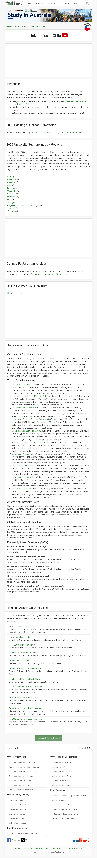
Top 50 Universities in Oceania (21, 790)
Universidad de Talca (21, 488)
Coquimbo (12, 191)
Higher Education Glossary (63, 818)
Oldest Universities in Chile (21, 626)
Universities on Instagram (62, 771)
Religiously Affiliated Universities (65, 814)
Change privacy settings (72, 848)
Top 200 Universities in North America (24, 767)
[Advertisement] (48, 60)
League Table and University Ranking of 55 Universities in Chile (54, 132)
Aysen (10, 185)
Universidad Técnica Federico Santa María (31, 419)
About (17, 848)
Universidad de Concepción (24, 407)
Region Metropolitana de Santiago (23, 205)
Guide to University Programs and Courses (69, 796)
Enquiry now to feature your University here (50, 274)
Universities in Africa (17, 814)
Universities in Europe (17, 809)
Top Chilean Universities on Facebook (26, 687)
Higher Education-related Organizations (68, 805)
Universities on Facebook (62, 762)
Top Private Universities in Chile (23, 660)
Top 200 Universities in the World (22, 762)
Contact (36, 848)
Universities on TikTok (60, 781)
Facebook (16, 840)
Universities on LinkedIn (61, 785)
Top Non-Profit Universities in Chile (25, 668)
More (74, 3)
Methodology (27, 848)
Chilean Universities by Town (22, 645)
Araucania (11, 179)
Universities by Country (58, 3)
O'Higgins (11, 202)
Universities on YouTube (61, 776)
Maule (10, 199)
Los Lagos (12, 194)
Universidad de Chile (21, 384)
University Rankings (35, 3)
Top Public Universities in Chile (22, 653)
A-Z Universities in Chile (19, 637)
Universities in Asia (16, 818)
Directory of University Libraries (64, 809)
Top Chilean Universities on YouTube (25, 719)
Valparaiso (12, 211)
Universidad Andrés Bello (23, 454)
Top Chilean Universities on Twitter (25, 697)
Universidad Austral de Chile (24, 465)
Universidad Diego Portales (24, 477)
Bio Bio (10, 188)
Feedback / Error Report (48, 738)
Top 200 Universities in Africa (20, 781)
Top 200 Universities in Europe (21, 776)
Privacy (59, 848)
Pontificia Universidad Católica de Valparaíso (32, 442)
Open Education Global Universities (23, 833)
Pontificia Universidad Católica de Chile (29, 396)
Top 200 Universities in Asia (20, 785)
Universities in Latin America (20, 805)
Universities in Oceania (18, 823)
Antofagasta (12, 176)
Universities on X (58, 767)
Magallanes (12, 197)
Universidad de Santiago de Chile (27, 431)
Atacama (11, 182)
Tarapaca (11, 208)
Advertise (44, 848)
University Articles (59, 800)
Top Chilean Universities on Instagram (26, 708)
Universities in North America (20, 800)
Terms (52, 848)
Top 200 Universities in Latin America (23, 771)
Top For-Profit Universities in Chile (24, 679)
